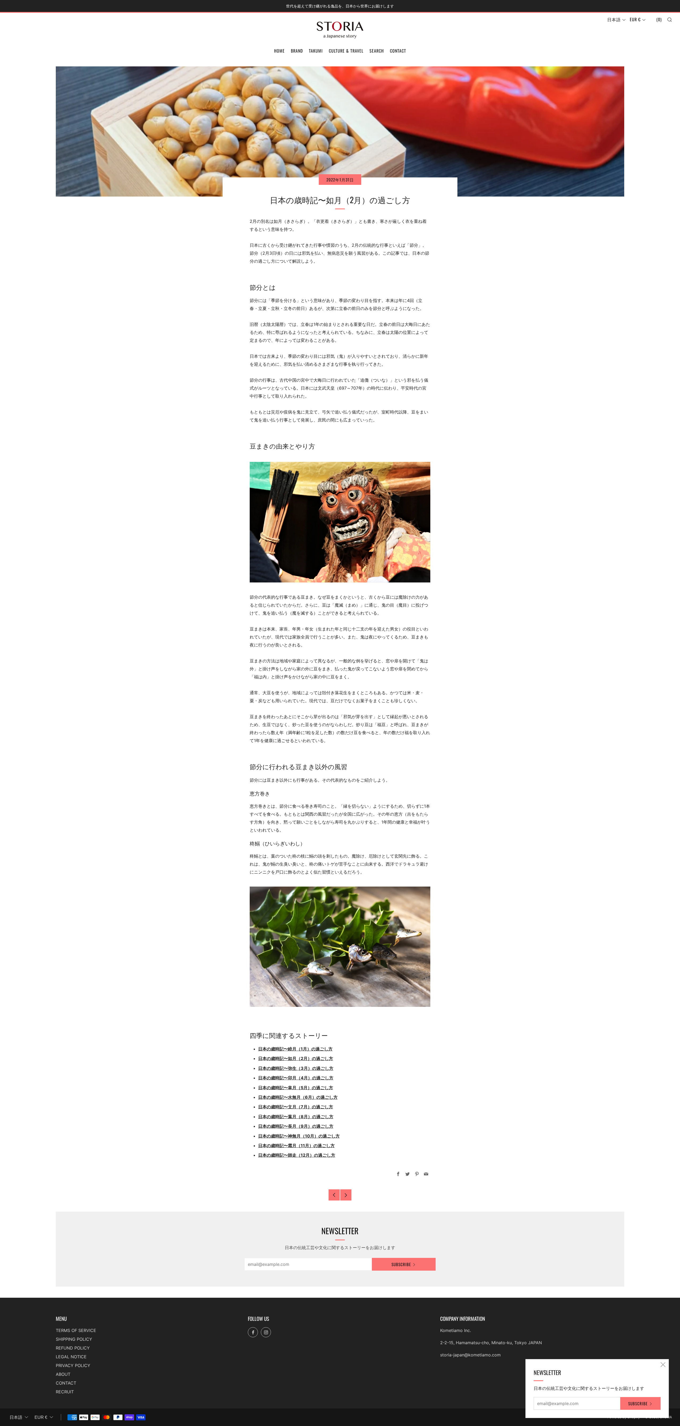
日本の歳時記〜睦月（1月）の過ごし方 (295, 1049)
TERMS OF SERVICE (76, 1330)
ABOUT (63, 1374)
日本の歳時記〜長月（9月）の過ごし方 (295, 1126)
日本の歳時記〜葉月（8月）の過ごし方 (295, 1116)
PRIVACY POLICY (73, 1365)
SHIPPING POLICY (74, 1339)
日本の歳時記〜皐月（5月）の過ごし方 (295, 1087)
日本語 (614, 19)
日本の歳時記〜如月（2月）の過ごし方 (295, 1058)
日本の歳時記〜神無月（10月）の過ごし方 (299, 1136)
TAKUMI (316, 51)
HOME (279, 51)
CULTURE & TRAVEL (346, 51)
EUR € (635, 19)
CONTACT (398, 51)
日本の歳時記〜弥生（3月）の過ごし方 (295, 1068)
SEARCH (376, 51)
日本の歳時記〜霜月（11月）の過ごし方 (296, 1145)
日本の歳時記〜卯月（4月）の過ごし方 (295, 1077)
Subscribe (401, 1264)
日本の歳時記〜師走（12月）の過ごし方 (296, 1155)
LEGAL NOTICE (71, 1356)
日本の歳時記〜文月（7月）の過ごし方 (295, 1106)
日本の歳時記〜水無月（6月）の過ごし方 (298, 1097)
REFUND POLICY (73, 1348)
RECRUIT (65, 1391)
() (659, 19)
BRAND (297, 51)
